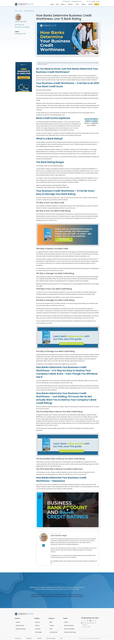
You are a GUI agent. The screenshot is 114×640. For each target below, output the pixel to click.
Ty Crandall (26, 27)
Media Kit (39, 638)
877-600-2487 (66, 1)
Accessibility (28, 638)
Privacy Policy (18, 638)
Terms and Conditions (51, 638)
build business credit (20, 33)
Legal (61, 638)
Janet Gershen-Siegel (20, 21)
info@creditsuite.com (77, 1)
